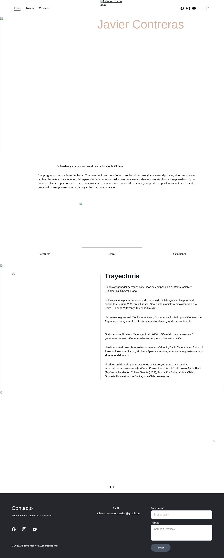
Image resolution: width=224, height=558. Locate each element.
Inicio (17, 8)
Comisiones (179, 253)
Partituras (44, 253)
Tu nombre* (157, 508)
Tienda (30, 8)
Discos (111, 253)
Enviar (160, 547)
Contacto (44, 8)
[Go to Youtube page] (194, 8)
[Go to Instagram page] (189, 8)
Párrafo (155, 522)
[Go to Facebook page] (183, 8)
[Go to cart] (207, 8)
